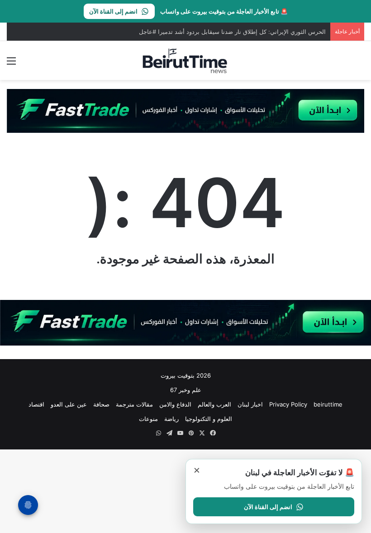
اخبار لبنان (250, 404)
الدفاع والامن (175, 404)
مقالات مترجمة (134, 404)
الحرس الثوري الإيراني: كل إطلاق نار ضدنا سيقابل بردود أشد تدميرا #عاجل (232, 31)
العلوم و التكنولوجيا (208, 418)
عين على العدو (69, 404)
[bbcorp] (185, 110)
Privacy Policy (288, 404)
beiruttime (328, 404)
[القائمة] (11, 64)
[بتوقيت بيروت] (185, 60)
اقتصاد (36, 404)
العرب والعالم (214, 404)
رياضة (171, 418)
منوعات (148, 418)
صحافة (101, 404)
